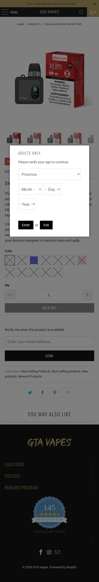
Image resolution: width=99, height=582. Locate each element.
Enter (26, 225)
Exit (46, 225)
